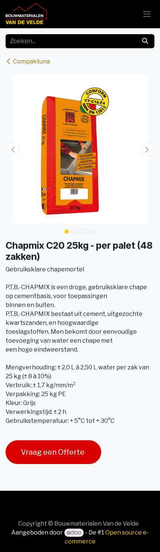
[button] (13, 149)
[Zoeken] (145, 41)
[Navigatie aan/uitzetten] (147, 14)
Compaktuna (31, 61)
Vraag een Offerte (53, 452)
